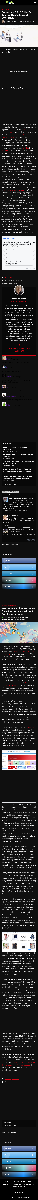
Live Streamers (11, 254)
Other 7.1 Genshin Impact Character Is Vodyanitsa (17, 524)
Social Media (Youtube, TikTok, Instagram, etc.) (17, 263)
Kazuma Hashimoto (15, 21)
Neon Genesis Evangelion (10, 283)
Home (7, 1182)
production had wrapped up (15, 190)
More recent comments (10, 545)
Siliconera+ (28, 1182)
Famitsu (25, 148)
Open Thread (16, 1182)
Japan (20, 280)
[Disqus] (19, 381)
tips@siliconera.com (23, 1197)
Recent (9, 491)
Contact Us (17, 1184)
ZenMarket (30, 727)
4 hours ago (14, 512)
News (7, 9)
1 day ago (11, 536)
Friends (9, 258)
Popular (15, 491)
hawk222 (12, 516)
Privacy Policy (19, 1187)
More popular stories (10, 484)
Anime (3, 9)
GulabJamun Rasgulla (17, 498)
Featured (5, 605)
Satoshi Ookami (15, 530)
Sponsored (12, 605)
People (4, 491)
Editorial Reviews (12, 250)
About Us (7, 1184)
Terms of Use (29, 1184)
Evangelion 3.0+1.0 (11, 280)
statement (6, 151)
